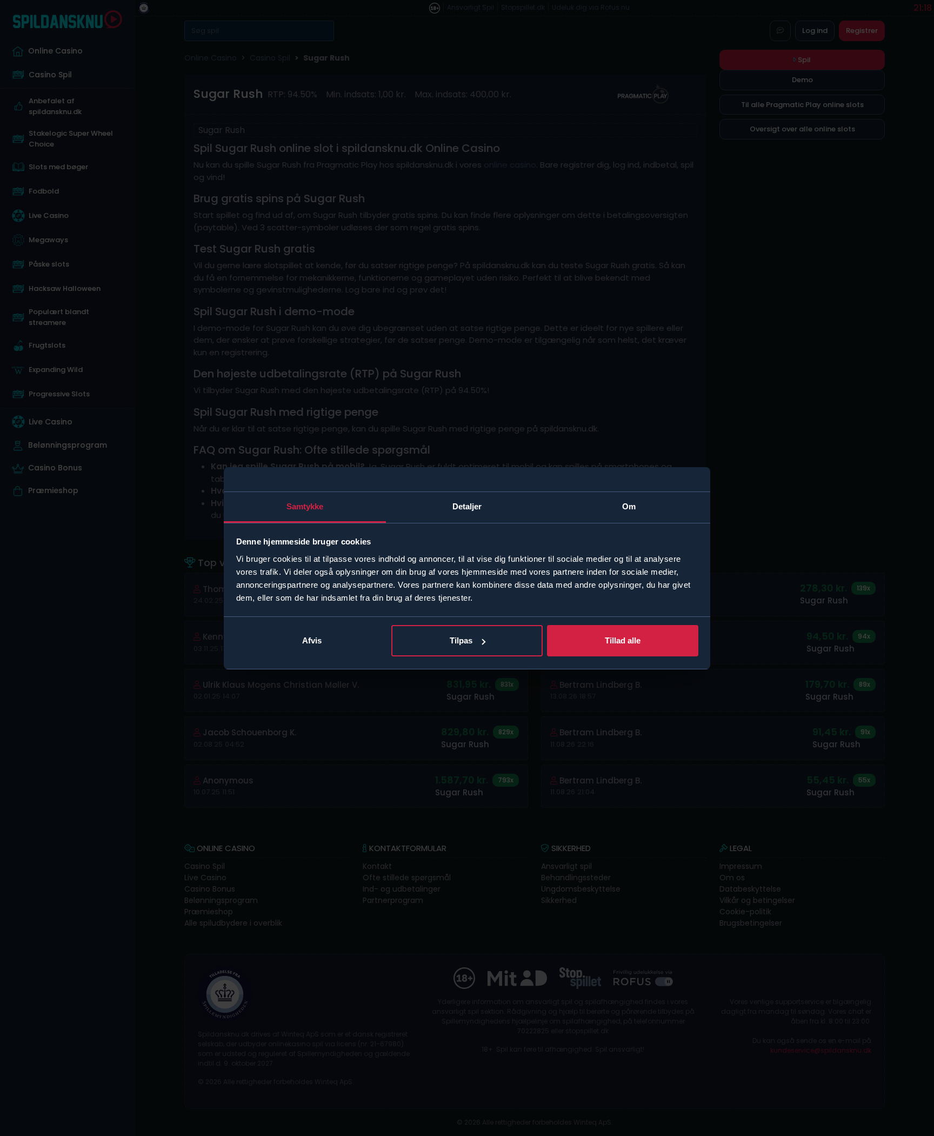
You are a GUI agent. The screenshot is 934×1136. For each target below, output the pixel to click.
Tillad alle (623, 640)
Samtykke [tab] (305, 506)
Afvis (312, 640)
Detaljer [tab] (467, 506)
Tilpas (461, 640)
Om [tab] (629, 506)
